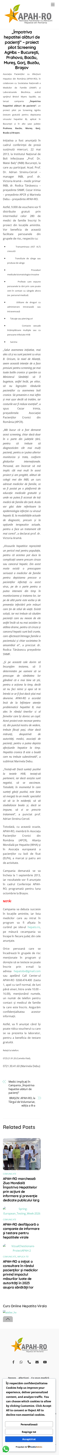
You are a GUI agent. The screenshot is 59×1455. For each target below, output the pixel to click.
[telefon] (29, 1361)
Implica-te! (23, 1256)
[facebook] (13, 1361)
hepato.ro (34, 927)
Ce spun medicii (40, 1377)
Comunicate (9, 1173)
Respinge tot (29, 1431)
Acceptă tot (29, 1439)
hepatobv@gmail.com (27, 971)
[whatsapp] (21, 1361)
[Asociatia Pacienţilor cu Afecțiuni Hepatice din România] (28, 23)
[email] (37, 1361)
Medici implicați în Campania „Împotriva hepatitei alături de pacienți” (21, 1087)
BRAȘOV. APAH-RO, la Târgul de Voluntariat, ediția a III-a (22, 1101)
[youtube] (45, 1361)
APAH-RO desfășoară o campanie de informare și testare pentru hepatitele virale (21, 1230)
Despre (12, 1377)
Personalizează (29, 1424)
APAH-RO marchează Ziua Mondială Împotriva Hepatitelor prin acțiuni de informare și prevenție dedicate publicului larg (21, 1189)
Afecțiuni (24, 1377)
